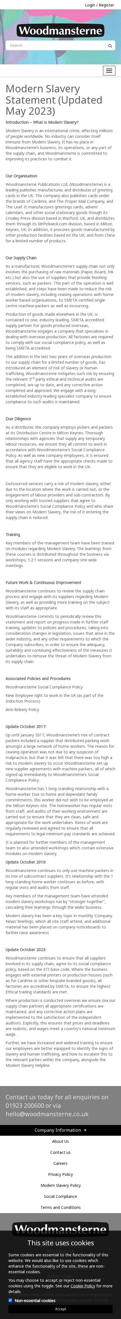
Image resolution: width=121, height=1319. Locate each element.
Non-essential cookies (35, 1300)
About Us (60, 1141)
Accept (60, 1309)
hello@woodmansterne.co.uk (47, 1114)
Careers (60, 1163)
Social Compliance (60, 1196)
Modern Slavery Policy (61, 1185)
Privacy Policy (60, 1174)
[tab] (60, 1130)
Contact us (60, 1152)
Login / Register (99, 5)
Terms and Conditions (61, 1207)
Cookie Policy (83, 1286)
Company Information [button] (58, 1130)
